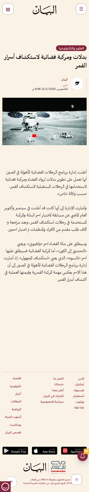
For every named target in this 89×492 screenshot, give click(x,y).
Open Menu (81, 9)
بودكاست (15, 424)
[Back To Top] (76, 479)
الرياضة (16, 409)
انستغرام (78, 396)
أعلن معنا (58, 390)
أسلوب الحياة (13, 417)
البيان (64, 79)
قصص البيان (13, 432)
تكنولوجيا (15, 386)
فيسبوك (79, 390)
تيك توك (79, 407)
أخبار (18, 393)
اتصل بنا (58, 378)
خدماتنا (59, 384)
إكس (81, 378)
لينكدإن (79, 384)
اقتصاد (16, 378)
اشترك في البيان (53, 396)
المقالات (16, 401)
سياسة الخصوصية (52, 401)
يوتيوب (80, 401)
